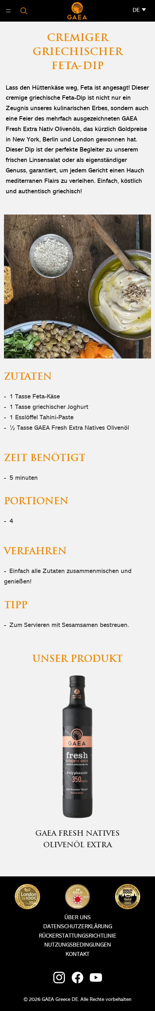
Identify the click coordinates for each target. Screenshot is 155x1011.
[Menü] (8, 11)
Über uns (78, 918)
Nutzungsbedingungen (77, 945)
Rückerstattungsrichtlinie (77, 936)
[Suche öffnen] (24, 11)
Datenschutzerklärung (77, 927)
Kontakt (77, 954)
